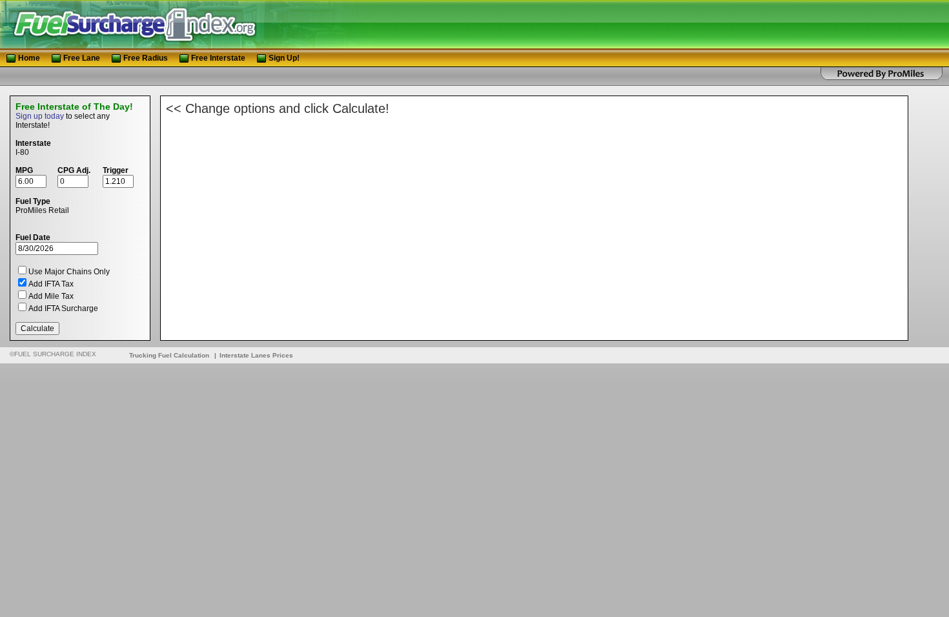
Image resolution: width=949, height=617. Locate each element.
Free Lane (82, 58)
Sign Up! (284, 58)
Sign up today (39, 116)
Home (29, 58)
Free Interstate (218, 58)
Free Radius (145, 58)
